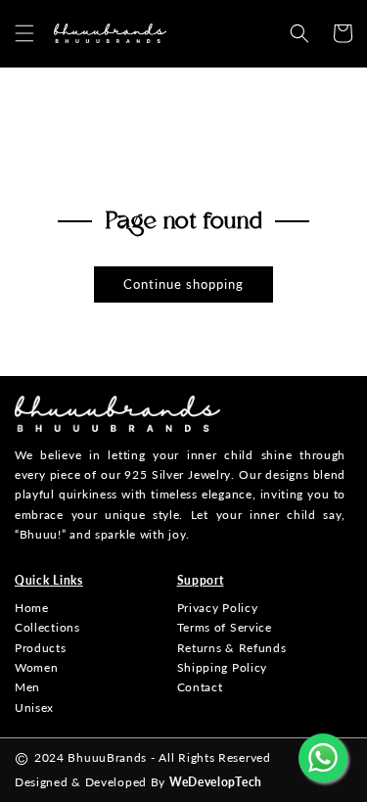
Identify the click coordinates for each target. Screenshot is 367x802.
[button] (24, 33)
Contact (200, 687)
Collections (47, 627)
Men (27, 687)
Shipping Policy (222, 667)
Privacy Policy (217, 607)
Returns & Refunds (232, 647)
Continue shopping (183, 284)
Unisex (34, 707)
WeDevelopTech (215, 782)
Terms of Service (224, 627)
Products (41, 647)
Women (37, 667)
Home (32, 607)
